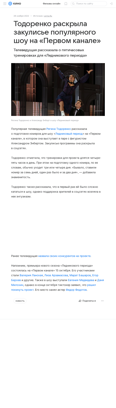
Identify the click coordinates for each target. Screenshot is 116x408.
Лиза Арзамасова (56, 275)
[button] (58, 90)
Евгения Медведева (81, 280)
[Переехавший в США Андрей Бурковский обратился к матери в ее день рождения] (33, 358)
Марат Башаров (80, 275)
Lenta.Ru (48, 16)
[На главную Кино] (16, 3)
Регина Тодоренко (58, 128)
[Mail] (10, 3)
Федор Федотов (76, 289)
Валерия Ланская (31, 275)
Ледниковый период (69, 133)
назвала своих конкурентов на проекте (64, 256)
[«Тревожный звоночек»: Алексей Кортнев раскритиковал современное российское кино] (82, 358)
